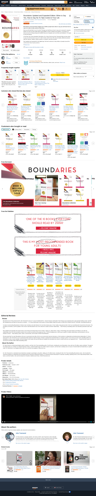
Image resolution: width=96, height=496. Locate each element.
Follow (16, 57)
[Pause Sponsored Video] (30, 461)
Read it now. (62, 62)
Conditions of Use (30, 491)
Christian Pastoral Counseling (11, 384)
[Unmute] (93, 422)
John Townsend (38, 19)
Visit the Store (38, 204)
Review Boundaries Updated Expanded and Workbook (18, 397)
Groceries (44, 5)
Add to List (78, 68)
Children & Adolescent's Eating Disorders (73, 152)
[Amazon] (5, 2)
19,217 (75, 149)
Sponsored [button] (3, 448)
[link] (26, 75)
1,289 (37, 149)
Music (87, 5)
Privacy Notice (37, 491)
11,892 (87, 149)
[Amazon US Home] (35, 488)
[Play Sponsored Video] (48, 458)
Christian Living (27, 12)
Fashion (77, 5)
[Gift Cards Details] (71, 5)
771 (25, 149)
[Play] (2, 422)
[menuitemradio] (91, 421)
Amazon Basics (22, 5)
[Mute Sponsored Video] (30, 464)
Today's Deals (58, 5)
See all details (26, 57)
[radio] (78, 17)
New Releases (37, 5)
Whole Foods (50, 5)
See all (18, 54)
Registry (82, 5)
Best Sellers (29, 5)
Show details (55, 81)
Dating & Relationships (35, 12)
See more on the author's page (23, 443)
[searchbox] (38, 2)
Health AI (8, 5)
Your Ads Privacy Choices (63, 491)
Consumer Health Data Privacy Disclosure (49, 491)
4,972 (13, 149)
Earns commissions (17, 395)
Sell (73, 5)
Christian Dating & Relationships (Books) (14, 380)
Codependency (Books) (10, 382)
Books (63, 5)
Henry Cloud (27, 19)
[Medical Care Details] (17, 5)
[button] (3, 5)
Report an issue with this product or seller (34, 47)
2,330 (62, 149)
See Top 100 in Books (23, 379)
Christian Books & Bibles (18, 12)
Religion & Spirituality (9, 12)
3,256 (50, 149)
